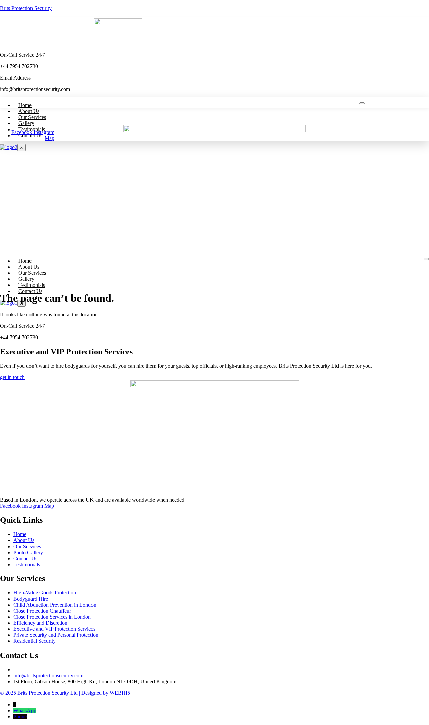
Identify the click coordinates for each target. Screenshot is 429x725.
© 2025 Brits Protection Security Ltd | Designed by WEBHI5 (65, 693)
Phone (20, 716)
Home (25, 105)
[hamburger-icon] (362, 103)
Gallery (26, 123)
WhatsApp (24, 710)
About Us (28, 111)
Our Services (32, 117)
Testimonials (31, 285)
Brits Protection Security (26, 8)
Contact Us (30, 135)
